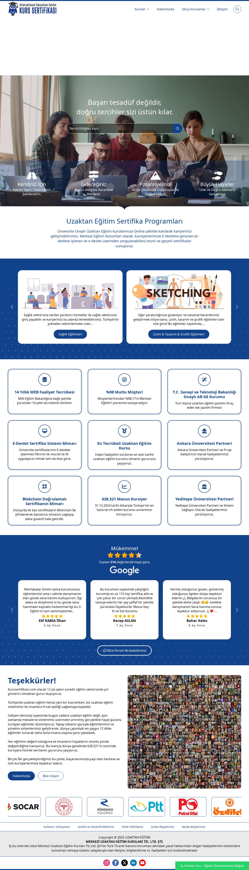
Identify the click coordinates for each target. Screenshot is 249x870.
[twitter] (124, 863)
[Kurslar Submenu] (149, 9)
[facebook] (115, 863)
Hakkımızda (165, 9)
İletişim (222, 9)
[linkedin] (133, 863)
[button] (12, 307)
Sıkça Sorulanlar (194, 9)
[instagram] (106, 863)
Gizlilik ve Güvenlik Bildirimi (96, 827)
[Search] (178, 128)
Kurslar (140, 9)
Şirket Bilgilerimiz (162, 827)
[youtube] (142, 863)
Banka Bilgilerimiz (193, 827)
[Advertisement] (124, 46)
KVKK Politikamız (132, 827)
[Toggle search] (237, 9)
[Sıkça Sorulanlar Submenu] (209, 9)
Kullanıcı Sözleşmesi (57, 827)
